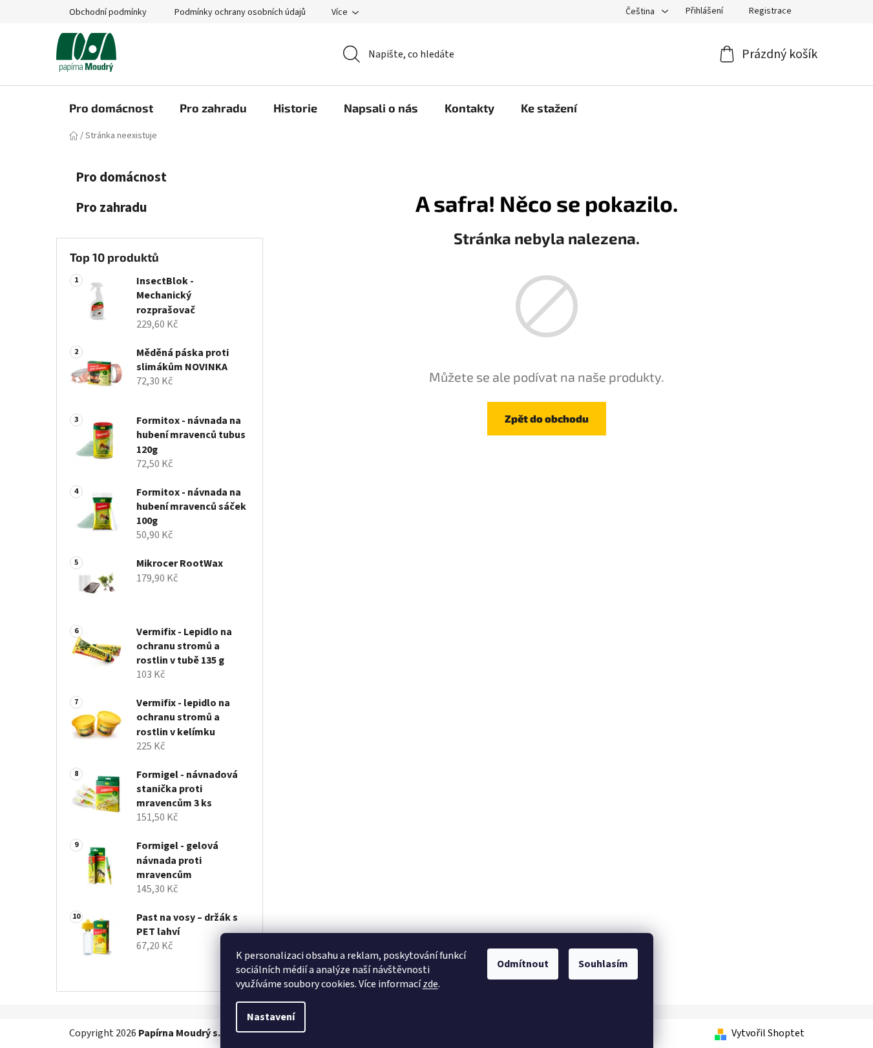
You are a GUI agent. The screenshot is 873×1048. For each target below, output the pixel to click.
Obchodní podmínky (108, 12)
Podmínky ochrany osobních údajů (240, 12)
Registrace (770, 11)
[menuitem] (111, 108)
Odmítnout (523, 964)
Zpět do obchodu (547, 418)
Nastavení (271, 1017)
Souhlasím (603, 964)
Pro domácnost (121, 177)
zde (430, 984)
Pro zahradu (111, 207)
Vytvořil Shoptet (768, 1033)
